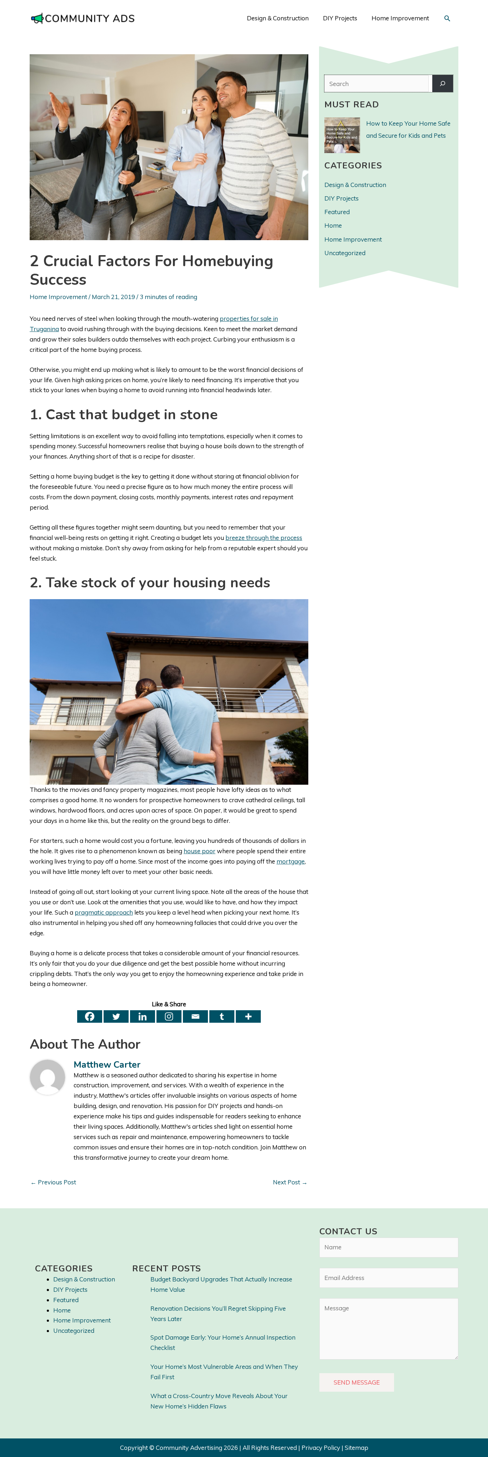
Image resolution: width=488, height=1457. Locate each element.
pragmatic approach (104, 912)
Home (333, 225)
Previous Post (53, 1182)
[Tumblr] (221, 1016)
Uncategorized (344, 253)
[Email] (195, 1016)
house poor (199, 851)
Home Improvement (58, 296)
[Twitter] (116, 1016)
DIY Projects (341, 198)
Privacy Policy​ (321, 1447)
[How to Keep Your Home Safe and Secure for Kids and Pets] (342, 135)
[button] (447, 18)
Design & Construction (355, 184)
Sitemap (356, 1447)
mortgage (291, 861)
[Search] (442, 83)
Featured (337, 212)
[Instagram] (168, 1016)
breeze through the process (263, 537)
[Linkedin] (142, 1016)
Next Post (290, 1182)
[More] (248, 1016)
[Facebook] (89, 1016)
